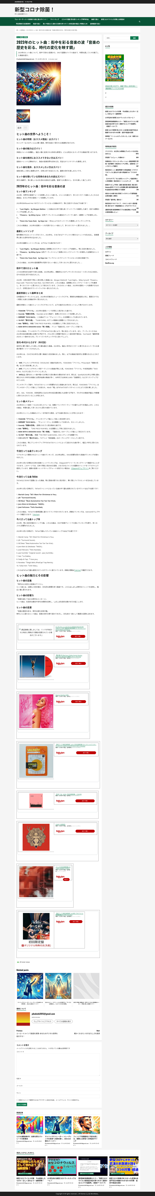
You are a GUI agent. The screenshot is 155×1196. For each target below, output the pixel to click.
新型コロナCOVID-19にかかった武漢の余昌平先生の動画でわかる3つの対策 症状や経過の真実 (123, 1180)
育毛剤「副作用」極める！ (114, 200)
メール (19, 1086)
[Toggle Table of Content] (24, 127)
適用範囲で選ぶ (95, 24)
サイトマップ (54, 19)
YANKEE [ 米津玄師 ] (60, 824)
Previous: (37, 1033)
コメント (20, 1052)
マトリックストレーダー (53, 1131)
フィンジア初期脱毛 (80, 1131)
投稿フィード (109, 255)
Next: (87, 1032)
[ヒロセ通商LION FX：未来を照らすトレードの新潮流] (30, 1125)
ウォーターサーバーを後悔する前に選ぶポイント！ (31, 19)
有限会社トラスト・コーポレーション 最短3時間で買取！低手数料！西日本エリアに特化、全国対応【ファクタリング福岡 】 (121, 163)
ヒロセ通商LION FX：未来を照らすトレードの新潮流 (30, 1137)
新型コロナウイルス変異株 (24, 1173)
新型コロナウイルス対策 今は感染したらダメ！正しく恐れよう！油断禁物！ (31, 1179)
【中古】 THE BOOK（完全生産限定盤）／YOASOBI (69, 794)
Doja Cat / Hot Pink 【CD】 (62, 695)
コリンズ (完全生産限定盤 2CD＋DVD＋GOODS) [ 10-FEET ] (63, 867)
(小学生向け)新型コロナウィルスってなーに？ (120, 117)
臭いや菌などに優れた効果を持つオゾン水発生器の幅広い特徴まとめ (65, 24)
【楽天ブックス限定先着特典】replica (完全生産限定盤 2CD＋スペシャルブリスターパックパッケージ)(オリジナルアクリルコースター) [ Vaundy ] (76, 745)
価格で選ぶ (94, 19)
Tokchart (36, 514)
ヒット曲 (19, 37)
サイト (19, 1093)
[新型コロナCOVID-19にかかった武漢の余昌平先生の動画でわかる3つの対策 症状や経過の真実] (123, 1166)
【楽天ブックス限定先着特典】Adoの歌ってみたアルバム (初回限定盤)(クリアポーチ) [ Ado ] (69, 914)
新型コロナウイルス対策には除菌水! (113, 19)
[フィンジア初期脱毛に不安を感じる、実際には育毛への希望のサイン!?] (86, 1125)
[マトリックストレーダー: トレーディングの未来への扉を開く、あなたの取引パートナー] (58, 1125)
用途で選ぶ (36, 24)
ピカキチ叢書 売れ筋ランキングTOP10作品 (75, 19)
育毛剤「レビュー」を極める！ (115, 157)
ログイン (108, 252)
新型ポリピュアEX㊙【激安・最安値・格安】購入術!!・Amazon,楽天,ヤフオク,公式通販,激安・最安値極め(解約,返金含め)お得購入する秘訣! (121, 187)
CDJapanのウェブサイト (80, 468)
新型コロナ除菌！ (35, 9)
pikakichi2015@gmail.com (26, 59)
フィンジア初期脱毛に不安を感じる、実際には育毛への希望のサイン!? (85, 1138)
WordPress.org (109, 263)
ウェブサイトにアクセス (42, 1021)
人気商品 (25, 37)
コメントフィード (111, 259)
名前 (19, 1079)
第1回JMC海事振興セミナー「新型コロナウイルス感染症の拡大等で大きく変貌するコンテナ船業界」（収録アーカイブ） (121, 123)
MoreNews (94, 1194)
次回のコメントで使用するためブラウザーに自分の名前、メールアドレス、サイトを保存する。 (49, 1100)
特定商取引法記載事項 (23, 24)
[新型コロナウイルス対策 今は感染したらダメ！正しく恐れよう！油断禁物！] (31, 1166)
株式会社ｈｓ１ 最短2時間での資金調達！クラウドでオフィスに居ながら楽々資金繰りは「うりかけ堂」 (121, 172)
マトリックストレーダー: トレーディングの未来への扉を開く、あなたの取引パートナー (58, 1138)
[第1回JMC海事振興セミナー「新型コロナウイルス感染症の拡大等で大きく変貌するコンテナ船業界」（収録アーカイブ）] (93, 1166)
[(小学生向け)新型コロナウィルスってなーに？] (62, 1166)
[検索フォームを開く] (139, 21)
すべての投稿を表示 (63, 1021)
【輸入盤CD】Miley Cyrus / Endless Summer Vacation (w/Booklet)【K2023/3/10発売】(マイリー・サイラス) (69, 656)
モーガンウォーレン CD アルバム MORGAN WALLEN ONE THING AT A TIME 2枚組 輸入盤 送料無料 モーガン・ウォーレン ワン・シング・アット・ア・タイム (71, 628)
